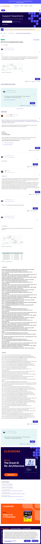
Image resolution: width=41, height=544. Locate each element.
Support (30, 5)
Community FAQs (26, 528)
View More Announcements (20, 499)
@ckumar (30, 121)
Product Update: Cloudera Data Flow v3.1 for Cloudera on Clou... (13, 496)
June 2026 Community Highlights (7, 487)
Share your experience (9, 29)
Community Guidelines (8, 142)
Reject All (27, 540)
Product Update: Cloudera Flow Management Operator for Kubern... (13, 493)
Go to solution (36, 39)
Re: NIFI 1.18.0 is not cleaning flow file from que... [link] (23, 33)
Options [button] (3, 36)
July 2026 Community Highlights (7, 484)
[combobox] (25, 22)
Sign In (3, 10)
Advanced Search (5, 24)
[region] (21, 536)
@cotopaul (14, 121)
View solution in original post (9, 99)
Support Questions (11, 33)
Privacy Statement (32, 538)
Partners (26, 5)
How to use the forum (8, 144)
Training (21, 5)
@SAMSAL (19, 121)
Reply (37, 78)
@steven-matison (24, 121)
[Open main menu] (39, 10)
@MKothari (4, 120)
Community (16, 5)
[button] (39, 51)
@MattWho (35, 121)
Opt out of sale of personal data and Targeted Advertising (10, 541)
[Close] (38, 530)
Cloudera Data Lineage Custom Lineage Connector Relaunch (12, 490)
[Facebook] (1, 533)
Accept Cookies (35, 540)
